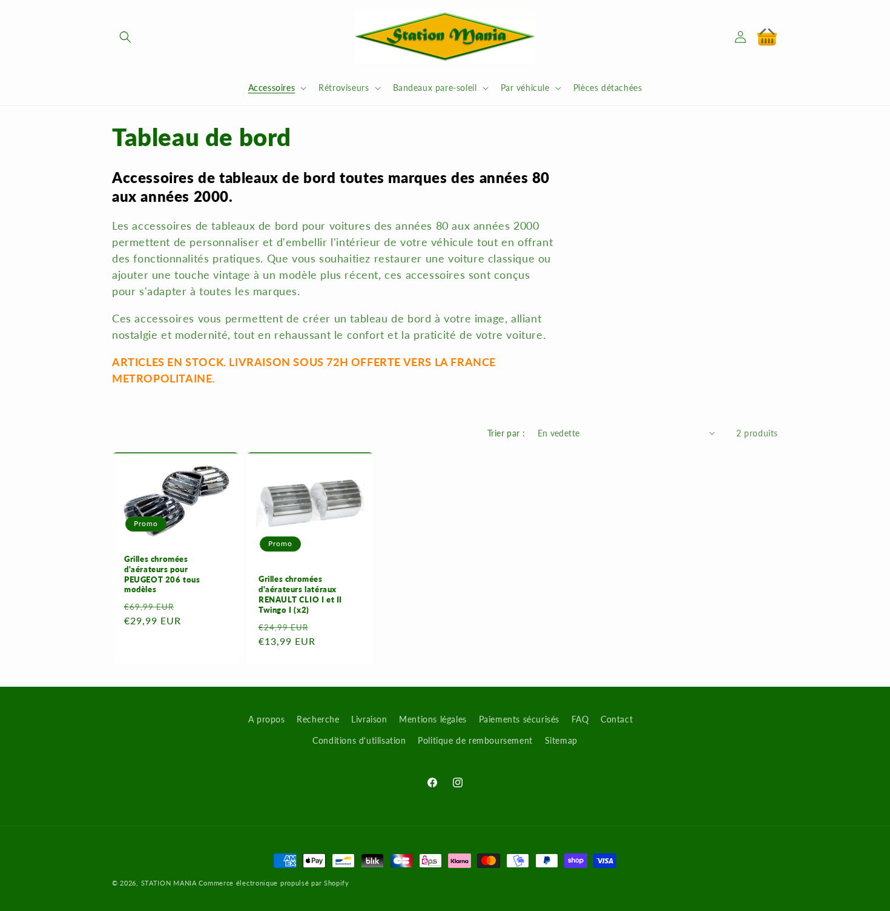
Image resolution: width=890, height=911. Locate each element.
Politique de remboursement (475, 740)
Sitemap (561, 740)
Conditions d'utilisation (359, 740)
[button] (125, 37)
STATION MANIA (169, 883)
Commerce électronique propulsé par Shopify (274, 883)
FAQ (580, 719)
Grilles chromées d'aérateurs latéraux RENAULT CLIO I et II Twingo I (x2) (300, 594)
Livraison (369, 719)
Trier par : (506, 433)
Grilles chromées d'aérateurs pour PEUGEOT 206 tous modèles (162, 574)
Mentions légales (433, 719)
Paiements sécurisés (519, 719)
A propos (266, 719)
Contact (617, 719)
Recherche (318, 719)
